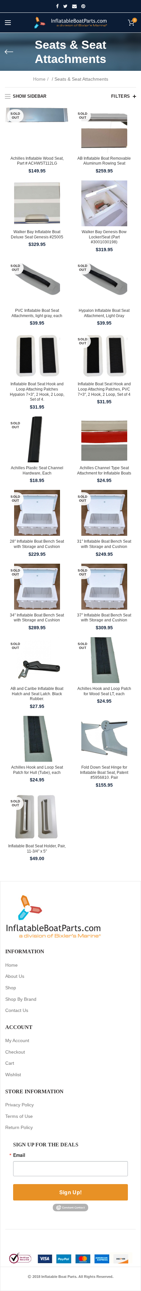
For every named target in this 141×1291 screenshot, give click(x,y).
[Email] (74, 6)
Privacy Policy (19, 1104)
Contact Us (16, 1010)
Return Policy (19, 1127)
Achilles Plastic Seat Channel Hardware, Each (37, 470)
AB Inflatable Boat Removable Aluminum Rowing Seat (104, 161)
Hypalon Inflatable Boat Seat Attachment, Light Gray (104, 313)
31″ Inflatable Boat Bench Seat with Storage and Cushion (104, 544)
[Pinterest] (83, 6)
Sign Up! (70, 1192)
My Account (17, 1040)
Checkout (15, 1052)
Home (39, 79)
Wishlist (13, 1074)
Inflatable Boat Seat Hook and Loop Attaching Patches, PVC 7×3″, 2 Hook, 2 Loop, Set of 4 (104, 389)
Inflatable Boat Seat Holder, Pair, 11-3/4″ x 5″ (37, 849)
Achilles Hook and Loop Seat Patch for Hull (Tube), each (37, 770)
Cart (9, 1063)
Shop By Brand (20, 999)
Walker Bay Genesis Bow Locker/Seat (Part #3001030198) (104, 237)
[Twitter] (65, 6)
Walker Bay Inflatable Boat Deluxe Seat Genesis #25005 (37, 234)
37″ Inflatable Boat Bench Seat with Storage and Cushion (104, 618)
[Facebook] (57, 6)
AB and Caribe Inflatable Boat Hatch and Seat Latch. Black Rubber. (36, 693)
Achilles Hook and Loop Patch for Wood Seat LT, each (104, 691)
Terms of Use (19, 1116)
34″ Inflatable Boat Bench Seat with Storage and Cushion (37, 618)
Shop (10, 987)
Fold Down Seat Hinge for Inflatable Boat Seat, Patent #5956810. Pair (104, 772)
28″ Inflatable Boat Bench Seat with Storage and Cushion (37, 544)
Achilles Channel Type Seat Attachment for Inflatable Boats (104, 470)
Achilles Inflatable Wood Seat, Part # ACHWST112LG (37, 161)
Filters (120, 96)
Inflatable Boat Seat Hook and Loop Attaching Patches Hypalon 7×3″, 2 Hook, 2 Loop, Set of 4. (37, 392)
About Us (14, 976)
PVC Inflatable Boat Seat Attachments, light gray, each (36, 313)
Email (19, 1155)
